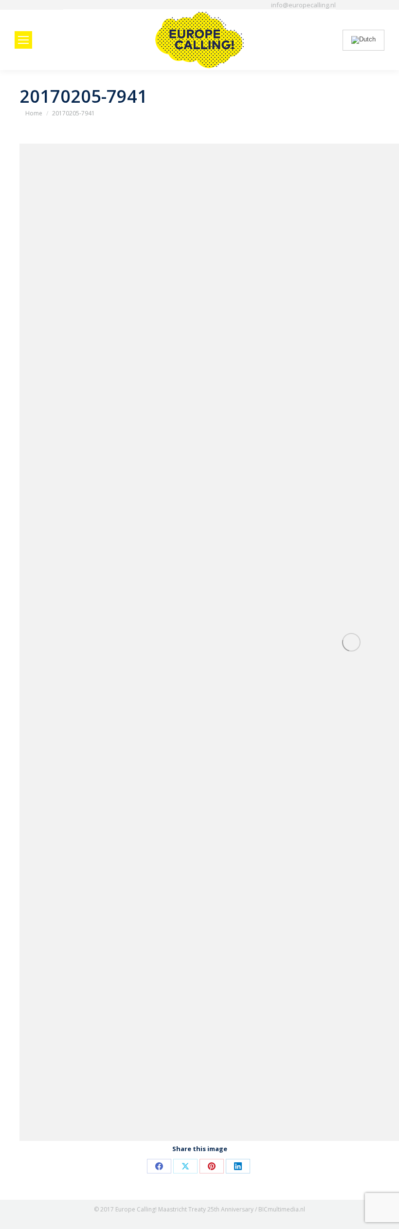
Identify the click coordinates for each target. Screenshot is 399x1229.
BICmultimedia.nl (281, 1209)
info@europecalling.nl (303, 4)
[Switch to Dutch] (363, 40)
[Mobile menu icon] (23, 40)
